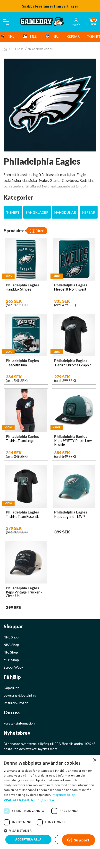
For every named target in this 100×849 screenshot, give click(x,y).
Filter (39, 231)
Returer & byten (16, 703)
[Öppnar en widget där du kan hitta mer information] (78, 840)
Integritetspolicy (63, 795)
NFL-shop (17, 48)
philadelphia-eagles (40, 48)
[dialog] (50, 802)
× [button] (94, 760)
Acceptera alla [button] (28, 839)
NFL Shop (11, 652)
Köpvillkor (11, 688)
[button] (50, 799)
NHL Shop (11, 637)
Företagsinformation (19, 723)
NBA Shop (11, 645)
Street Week (13, 667)
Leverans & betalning (20, 695)
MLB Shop (11, 660)
